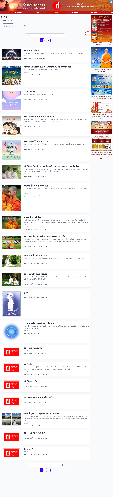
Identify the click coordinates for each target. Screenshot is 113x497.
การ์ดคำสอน (75, 13)
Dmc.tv (4, 20)
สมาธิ (17, 20)
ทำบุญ (37, 13)
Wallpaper (94, 13)
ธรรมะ (57, 13)
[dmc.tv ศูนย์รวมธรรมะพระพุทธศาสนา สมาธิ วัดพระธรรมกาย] (56, 5)
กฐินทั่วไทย (18, 13)
